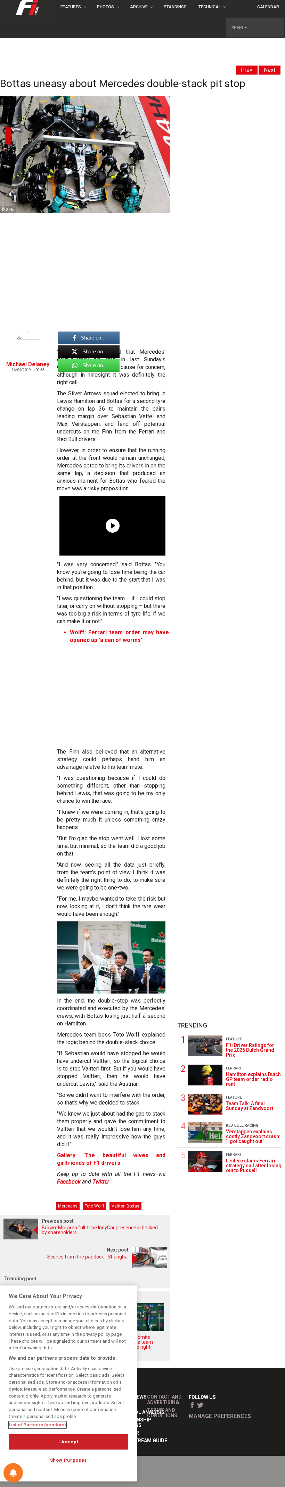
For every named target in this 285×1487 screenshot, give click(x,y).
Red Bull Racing (242, 1125)
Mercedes (68, 1206)
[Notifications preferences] (13, 1472)
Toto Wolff (94, 1206)
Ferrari (233, 1068)
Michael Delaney (27, 364)
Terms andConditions (162, 1412)
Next (269, 70)
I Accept (68, 1441)
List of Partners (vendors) (37, 1424)
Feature (234, 1039)
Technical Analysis (139, 1412)
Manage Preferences (220, 1416)
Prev (246, 70)
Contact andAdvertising (164, 1399)
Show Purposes (68, 1460)
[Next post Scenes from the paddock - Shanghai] (85, 1266)
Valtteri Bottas (125, 1206)
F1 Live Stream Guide (140, 1440)
